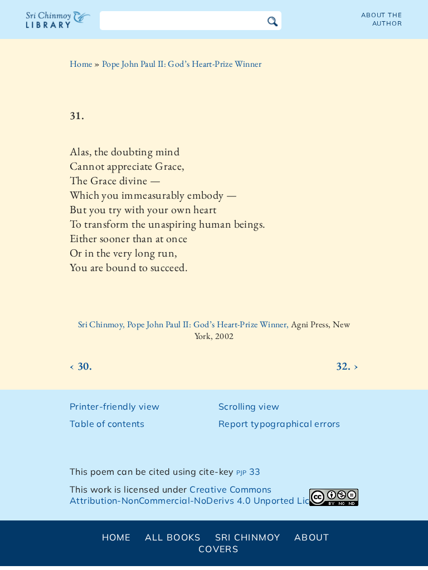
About (311, 537)
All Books (173, 537)
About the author (381, 19)
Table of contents (107, 423)
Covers (218, 548)
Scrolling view (249, 406)
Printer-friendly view (114, 406)
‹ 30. (81, 365)
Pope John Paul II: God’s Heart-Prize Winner (181, 64)
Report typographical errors (279, 423)
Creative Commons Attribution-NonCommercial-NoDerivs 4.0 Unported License (200, 495)
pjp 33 (248, 471)
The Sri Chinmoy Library (58, 26)
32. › (347, 365)
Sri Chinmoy (247, 537)
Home (81, 64)
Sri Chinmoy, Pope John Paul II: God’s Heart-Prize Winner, (184, 324)
